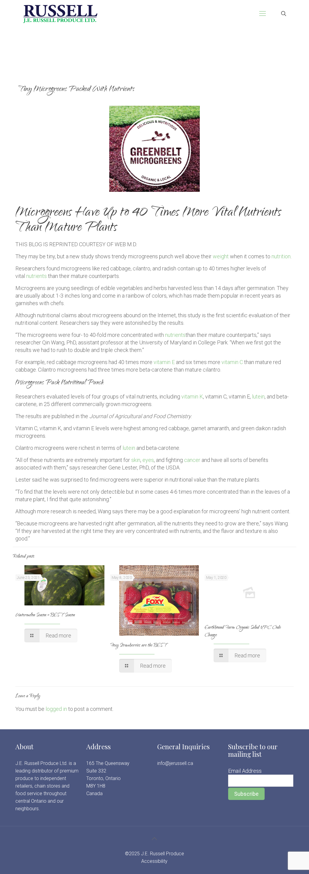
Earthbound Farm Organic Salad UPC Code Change (243, 632)
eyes (148, 460)
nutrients (36, 276)
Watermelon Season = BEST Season (45, 615)
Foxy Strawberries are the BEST (138, 646)
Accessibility (154, 861)
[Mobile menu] (262, 13)
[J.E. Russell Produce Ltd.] (60, 13)
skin (135, 460)
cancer (192, 460)
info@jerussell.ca (175, 763)
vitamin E (164, 362)
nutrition (281, 256)
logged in (56, 709)
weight (221, 256)
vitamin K (192, 396)
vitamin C (232, 362)
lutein (258, 396)
